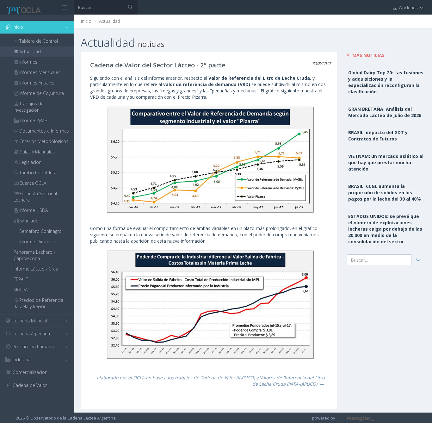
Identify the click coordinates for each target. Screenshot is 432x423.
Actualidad (109, 21)
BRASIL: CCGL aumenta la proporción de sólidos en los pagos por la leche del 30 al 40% (384, 192)
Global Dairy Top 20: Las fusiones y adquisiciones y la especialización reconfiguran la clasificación (385, 82)
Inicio (86, 21)
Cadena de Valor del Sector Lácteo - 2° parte (157, 65)
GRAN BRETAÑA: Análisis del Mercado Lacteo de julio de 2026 (384, 112)
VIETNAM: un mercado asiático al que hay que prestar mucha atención (385, 162)
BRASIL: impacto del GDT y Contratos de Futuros (378, 135)
